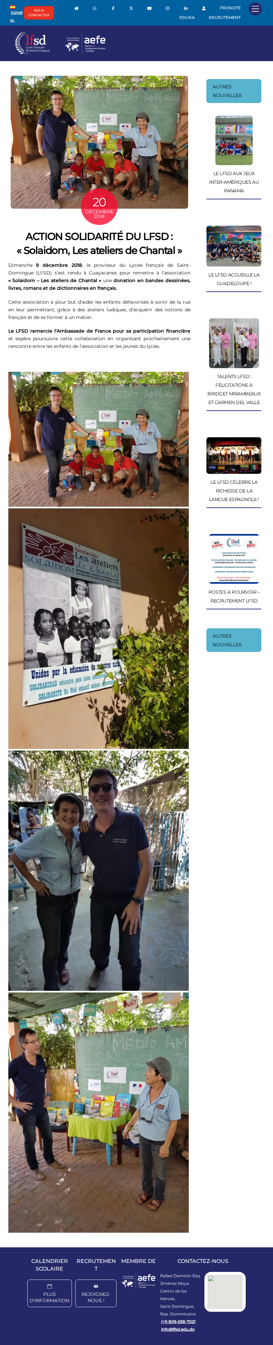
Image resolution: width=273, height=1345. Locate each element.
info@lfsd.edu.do (178, 1329)
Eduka (187, 17)
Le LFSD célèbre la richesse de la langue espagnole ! (234, 490)
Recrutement (225, 17)
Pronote (230, 7)
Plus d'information (49, 1297)
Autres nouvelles (227, 91)
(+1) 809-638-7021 (178, 1321)
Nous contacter (38, 12)
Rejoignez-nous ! (96, 1297)
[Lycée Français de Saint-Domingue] (60, 52)
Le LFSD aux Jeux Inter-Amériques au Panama (234, 182)
